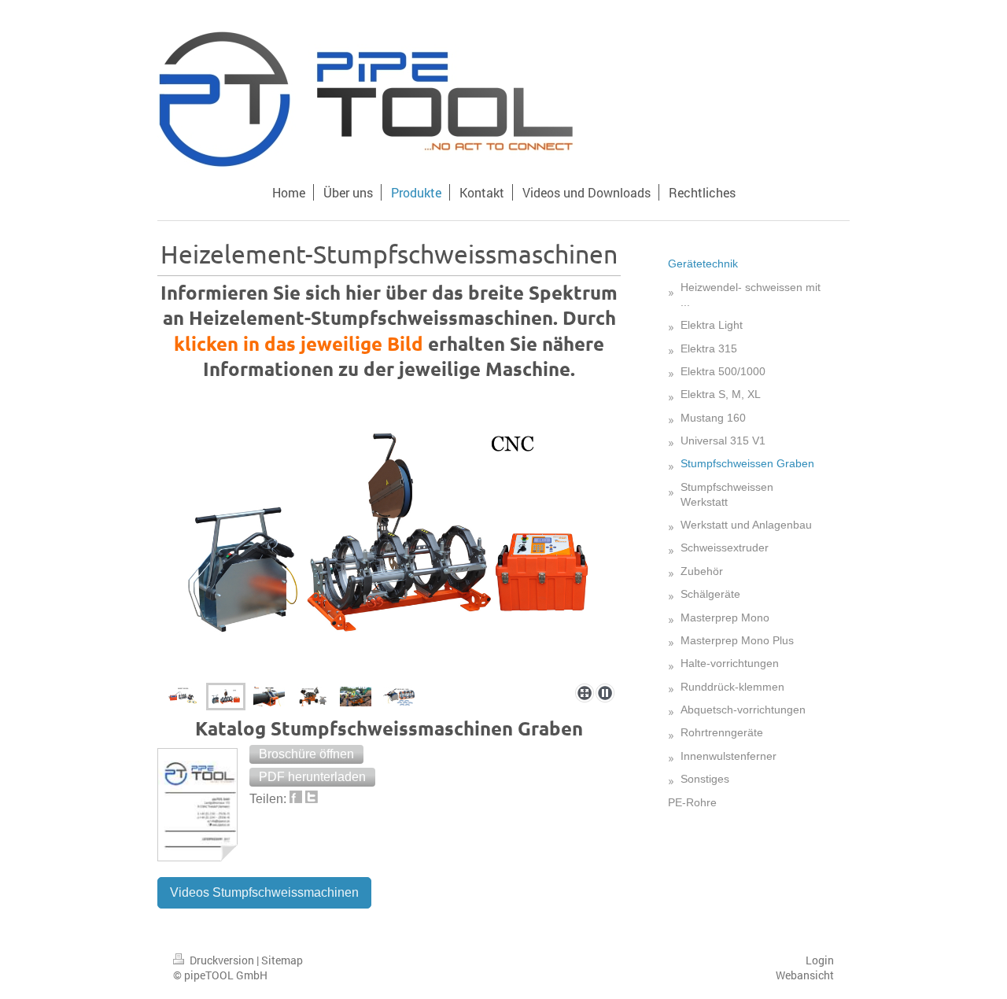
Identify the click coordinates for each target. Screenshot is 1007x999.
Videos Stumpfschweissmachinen (264, 892)
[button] (306, 754)
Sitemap (282, 960)
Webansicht (805, 975)
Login (820, 960)
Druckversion (221, 960)
